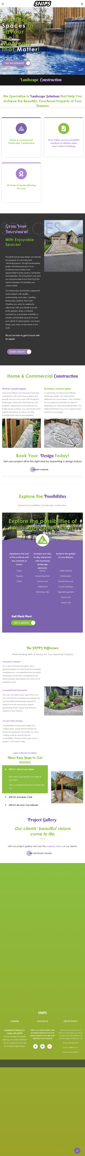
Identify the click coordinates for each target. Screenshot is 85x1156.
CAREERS (14, 1021)
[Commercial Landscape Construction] (63, 433)
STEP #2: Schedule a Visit (20, 797)
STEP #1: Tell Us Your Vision (21, 769)
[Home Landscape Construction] (21, 433)
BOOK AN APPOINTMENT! (19, 441)
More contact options (70, 1052)
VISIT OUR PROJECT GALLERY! (40, 853)
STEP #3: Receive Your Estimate (23, 805)
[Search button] (3, 3)
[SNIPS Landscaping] (42, 3)
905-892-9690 (73, 1043)
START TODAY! (17, 351)
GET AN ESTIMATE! (14, 63)
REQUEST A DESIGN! (40, 470)
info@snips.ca (73, 1047)
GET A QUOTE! (21, 622)
